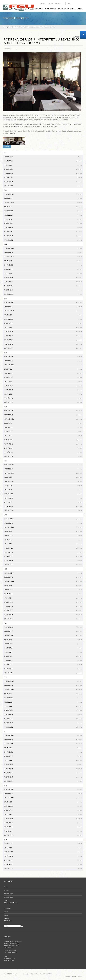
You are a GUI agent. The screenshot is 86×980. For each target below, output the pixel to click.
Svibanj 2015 (43, 764)
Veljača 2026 (43, 182)
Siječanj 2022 (43, 402)
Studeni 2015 (43, 739)
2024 (5, 244)
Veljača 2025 (43, 236)
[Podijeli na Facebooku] (78, 37)
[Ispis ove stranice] (74, 37)
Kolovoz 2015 (43, 752)
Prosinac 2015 (43, 735)
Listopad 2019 (43, 527)
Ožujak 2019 (43, 556)
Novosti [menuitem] (6, 887)
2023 (5, 298)
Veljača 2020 (43, 506)
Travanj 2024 (43, 281)
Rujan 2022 (43, 369)
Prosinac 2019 (43, 519)
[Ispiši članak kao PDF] (76, 37)
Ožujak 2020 (43, 502)
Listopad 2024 (43, 257)
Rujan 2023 (43, 315)
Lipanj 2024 (43, 273)
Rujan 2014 (43, 802)
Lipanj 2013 (43, 848)
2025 (5, 190)
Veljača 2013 (43, 864)
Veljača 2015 (43, 777)
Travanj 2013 (43, 856)
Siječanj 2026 (43, 186)
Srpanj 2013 (43, 843)
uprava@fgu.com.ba (32, 973)
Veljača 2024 (43, 290)
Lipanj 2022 (43, 381)
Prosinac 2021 (43, 411)
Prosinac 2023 (43, 302)
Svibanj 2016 (43, 710)
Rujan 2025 (43, 207)
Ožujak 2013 (43, 860)
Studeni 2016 (43, 685)
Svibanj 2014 (43, 818)
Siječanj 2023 (43, 348)
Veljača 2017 (43, 669)
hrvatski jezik (6, 27)
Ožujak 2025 (43, 232)
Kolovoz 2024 (43, 265)
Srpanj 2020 (43, 485)
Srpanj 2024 (43, 269)
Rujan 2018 (43, 585)
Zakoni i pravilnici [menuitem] (50, 9)
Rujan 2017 (43, 639)
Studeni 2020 (43, 469)
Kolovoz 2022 (43, 373)
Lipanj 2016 (43, 706)
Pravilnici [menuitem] (6, 918)
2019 (5, 515)
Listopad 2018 (43, 581)
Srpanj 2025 (43, 215)
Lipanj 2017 (43, 652)
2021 (5, 406)
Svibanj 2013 (43, 852)
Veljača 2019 (43, 560)
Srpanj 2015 (43, 756)
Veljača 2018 (43, 614)
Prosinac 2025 (43, 194)
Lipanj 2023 (43, 327)
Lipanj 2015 (43, 760)
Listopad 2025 (43, 202)
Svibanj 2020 (43, 494)
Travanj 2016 (43, 714)
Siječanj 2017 (43, 673)
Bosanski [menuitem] (43, 3)
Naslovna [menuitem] (67, 976)
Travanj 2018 (43, 606)
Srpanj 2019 (43, 540)
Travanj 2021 (43, 444)
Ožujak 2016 (43, 719)
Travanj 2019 (43, 552)
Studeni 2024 (43, 252)
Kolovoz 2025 (43, 211)
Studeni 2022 (43, 361)
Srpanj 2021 (43, 431)
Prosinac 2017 (43, 627)
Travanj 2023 (43, 336)
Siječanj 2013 (43, 868)
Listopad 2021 (43, 419)
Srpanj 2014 (43, 810)
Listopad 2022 (43, 365)
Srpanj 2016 (43, 702)
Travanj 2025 (43, 227)
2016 (5, 677)
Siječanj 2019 (43, 565)
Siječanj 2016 (43, 727)
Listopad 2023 (43, 311)
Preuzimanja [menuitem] (7, 908)
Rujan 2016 (43, 694)
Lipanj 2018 (43, 598)
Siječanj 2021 (43, 456)
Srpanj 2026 (43, 161)
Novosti (14, 27)
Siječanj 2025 (43, 240)
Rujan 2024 (43, 261)
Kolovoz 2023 (43, 319)
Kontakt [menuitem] (80, 9)
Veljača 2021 (43, 452)
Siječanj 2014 (43, 835)
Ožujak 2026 (43, 177)
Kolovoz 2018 (43, 590)
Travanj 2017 (43, 660)
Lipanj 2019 (43, 544)
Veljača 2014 (43, 831)
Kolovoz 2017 (43, 644)
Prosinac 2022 (43, 356)
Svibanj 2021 (43, 440)
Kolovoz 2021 (43, 427)
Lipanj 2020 (43, 490)
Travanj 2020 (43, 498)
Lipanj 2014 (43, 814)
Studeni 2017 (43, 631)
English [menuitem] (57, 3)
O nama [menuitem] (6, 890)
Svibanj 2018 (43, 602)
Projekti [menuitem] (73, 9)
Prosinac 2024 (43, 248)
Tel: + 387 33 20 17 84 (46, 973)
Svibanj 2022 (43, 386)
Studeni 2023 (43, 306)
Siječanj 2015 (43, 781)
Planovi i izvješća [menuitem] (63, 9)
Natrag (7, 146)
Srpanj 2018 (43, 594)
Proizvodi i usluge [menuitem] (37, 9)
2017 (5, 623)
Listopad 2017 (43, 635)
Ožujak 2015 (43, 773)
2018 (5, 569)
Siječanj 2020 (43, 510)
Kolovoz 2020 (43, 481)
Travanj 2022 (43, 390)
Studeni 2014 (43, 793)
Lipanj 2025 (43, 219)
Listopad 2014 (43, 798)
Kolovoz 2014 (43, 806)
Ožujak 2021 (43, 448)
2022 (5, 352)
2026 (5, 153)
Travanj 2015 (43, 769)
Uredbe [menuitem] (6, 915)
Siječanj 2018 (43, 619)
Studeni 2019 (43, 523)
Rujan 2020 (43, 477)
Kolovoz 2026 (43, 157)
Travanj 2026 (43, 173)
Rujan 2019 (43, 531)
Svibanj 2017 (43, 656)
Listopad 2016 (43, 689)
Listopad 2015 (43, 744)
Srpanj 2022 (43, 377)
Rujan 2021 (43, 423)
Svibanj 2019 (43, 548)
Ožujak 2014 (43, 827)
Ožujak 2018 (43, 610)
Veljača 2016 (43, 723)
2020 (5, 461)
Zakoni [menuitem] (6, 911)
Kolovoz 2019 (43, 535)
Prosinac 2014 (43, 789)
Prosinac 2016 (43, 681)
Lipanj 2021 (43, 436)
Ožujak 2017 (43, 664)
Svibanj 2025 (43, 223)
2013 (5, 839)
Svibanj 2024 (43, 277)
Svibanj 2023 (43, 331)
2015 (5, 731)
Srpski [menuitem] (51, 3)
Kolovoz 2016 (43, 698)
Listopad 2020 (43, 473)
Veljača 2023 (43, 344)
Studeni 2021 (43, 415)
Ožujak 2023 (43, 340)
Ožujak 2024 (43, 286)
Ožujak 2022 (43, 394)
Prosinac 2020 (43, 465)
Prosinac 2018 (43, 573)
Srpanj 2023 (43, 323)
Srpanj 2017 (43, 648)
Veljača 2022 (43, 398)
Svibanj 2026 (43, 169)
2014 (5, 785)
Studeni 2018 (43, 577)
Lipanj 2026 (43, 165)
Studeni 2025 (43, 198)
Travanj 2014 (43, 823)
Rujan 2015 (43, 748)
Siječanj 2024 (43, 294)
